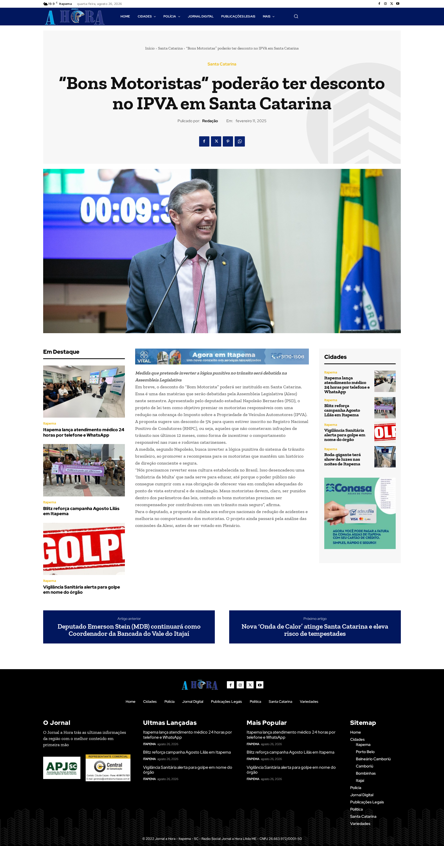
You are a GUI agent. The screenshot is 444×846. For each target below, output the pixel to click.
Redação (210, 121)
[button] (296, 16)
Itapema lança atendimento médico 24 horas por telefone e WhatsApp (83, 432)
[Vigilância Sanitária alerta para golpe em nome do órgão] (84, 549)
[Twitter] (391, 4)
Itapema (49, 423)
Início (150, 48)
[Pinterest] (228, 141)
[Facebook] (379, 4)
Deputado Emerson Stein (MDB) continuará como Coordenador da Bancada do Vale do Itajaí (129, 630)
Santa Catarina (170, 48)
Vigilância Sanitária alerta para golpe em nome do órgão (81, 589)
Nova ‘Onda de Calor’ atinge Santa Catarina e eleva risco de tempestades (315, 630)
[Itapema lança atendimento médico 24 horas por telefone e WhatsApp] (84, 392)
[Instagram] (385, 4)
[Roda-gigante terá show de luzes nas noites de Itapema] (385, 456)
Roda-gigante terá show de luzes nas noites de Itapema (342, 459)
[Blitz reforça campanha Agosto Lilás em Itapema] (84, 470)
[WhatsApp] (240, 141)
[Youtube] (398, 4)
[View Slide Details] (222, 357)
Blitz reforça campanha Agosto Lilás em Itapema (81, 511)
